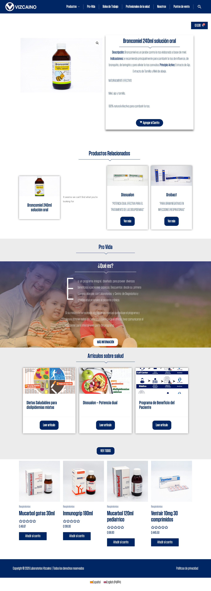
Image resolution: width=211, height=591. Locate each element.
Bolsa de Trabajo (110, 6)
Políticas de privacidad (187, 568)
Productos (71, 6)
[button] (149, 123)
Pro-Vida (91, 6)
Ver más (127, 221)
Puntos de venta (182, 6)
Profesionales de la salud (138, 6)
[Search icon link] (199, 6)
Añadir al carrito (32, 536)
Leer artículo (49, 425)
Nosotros (161, 6)
